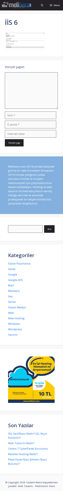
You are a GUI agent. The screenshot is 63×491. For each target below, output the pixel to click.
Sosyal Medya (17, 307)
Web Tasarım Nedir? (21, 443)
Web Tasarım (25, 486)
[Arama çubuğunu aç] (42, 5)
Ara (49, 229)
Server (12, 302)
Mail (11, 285)
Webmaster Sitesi (45, 486)
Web (11, 313)
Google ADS (15, 280)
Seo (10, 296)
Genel (11, 269)
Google (12, 274)
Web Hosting (16, 318)
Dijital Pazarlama (19, 263)
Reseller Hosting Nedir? (23, 454)
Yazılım (12, 335)
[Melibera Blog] (17, 5)
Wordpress (15, 329)
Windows (14, 324)
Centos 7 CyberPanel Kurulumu (28, 448)
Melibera (14, 291)
